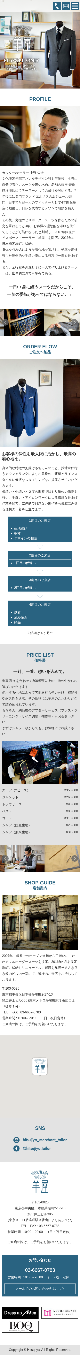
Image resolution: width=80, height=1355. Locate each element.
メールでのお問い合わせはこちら (40, 1288)
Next (74, 322)
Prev (5, 322)
